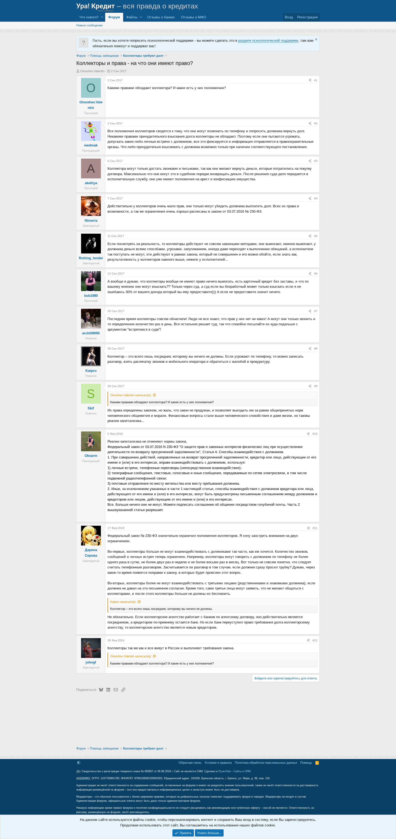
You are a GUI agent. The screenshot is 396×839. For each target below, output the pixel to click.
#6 (315, 273)
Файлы (131, 17)
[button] (102, 17)
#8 (315, 348)
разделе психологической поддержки (268, 40)
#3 (315, 161)
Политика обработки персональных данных (266, 762)
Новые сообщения (89, 25)
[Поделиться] (310, 80)
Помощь (306, 762)
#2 (315, 123)
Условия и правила (218, 762)
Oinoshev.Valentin (92, 71)
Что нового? (89, 17)
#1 (315, 80)
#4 (315, 198)
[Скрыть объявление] (315, 40)
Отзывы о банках (161, 17)
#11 (315, 528)
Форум (114, 17)
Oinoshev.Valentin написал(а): (130, 395)
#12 (314, 640)
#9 (315, 386)
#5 (315, 236)
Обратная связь (190, 762)
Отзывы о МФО (193, 17)
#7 (315, 311)
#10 (314, 433)
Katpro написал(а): (123, 601)
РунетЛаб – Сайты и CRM (234, 771)
